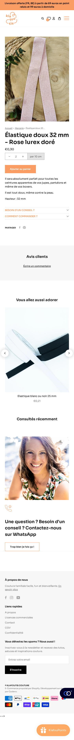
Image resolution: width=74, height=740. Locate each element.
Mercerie (19, 128)
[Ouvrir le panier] (59, 18)
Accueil (8, 128)
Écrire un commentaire (37, 265)
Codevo (13, 691)
